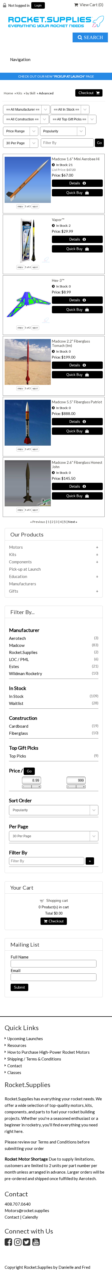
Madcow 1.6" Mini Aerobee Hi (75, 159)
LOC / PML (53, 659)
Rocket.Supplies (53, 652)
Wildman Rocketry (53, 673)
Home (8, 93)
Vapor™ (58, 220)
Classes (14, 1072)
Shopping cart (57, 901)
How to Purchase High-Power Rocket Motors (48, 1052)
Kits (19, 93)
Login (38, 5)
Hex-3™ (58, 280)
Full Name (20, 956)
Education (18, 576)
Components (20, 561)
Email (15, 970)
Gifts (13, 591)
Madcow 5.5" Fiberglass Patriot (77, 402)
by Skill (30, 93)
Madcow (53, 645)
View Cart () (90, 4)
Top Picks (53, 755)
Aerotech (53, 638)
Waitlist (53, 703)
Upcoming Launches (25, 1038)
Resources (16, 1045)
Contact (14, 1065)
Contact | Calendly (21, 1217)
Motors (16, 547)
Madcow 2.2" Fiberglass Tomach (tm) (71, 343)
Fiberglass (53, 733)
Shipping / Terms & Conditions (34, 1058)
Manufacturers (22, 583)
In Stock (53, 696)
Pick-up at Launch (25, 569)
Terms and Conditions (57, 1141)
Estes (53, 666)
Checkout (55, 921)
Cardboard (53, 726)
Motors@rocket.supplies (27, 1210)
